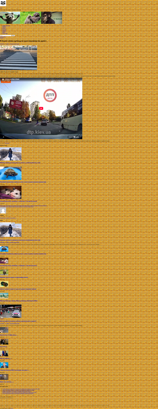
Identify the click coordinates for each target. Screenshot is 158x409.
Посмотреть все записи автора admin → (8, 217)
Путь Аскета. (3, 346)
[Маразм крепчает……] (4, 355)
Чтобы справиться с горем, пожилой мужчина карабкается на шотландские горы (19, 392)
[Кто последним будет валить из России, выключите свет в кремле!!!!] (10, 317)
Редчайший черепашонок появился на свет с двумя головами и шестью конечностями (23, 182)
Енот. (1, 7)
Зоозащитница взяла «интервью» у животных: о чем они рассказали (18, 201)
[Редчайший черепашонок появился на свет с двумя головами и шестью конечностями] (10, 179)
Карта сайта (4, 33)
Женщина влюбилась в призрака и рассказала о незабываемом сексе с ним (20, 162)
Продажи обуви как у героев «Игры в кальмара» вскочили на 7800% (18, 300)
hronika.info (7, 143)
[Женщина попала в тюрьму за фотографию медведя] (4, 274)
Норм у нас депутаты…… (7, 381)
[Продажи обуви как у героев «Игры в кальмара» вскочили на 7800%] (4, 298)
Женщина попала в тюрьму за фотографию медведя (14, 277)
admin (7, 43)
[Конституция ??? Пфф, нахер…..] (4, 332)
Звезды (3, 27)
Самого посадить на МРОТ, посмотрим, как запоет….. (14, 370)
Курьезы (4, 30)
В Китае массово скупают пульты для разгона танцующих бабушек (18, 289)
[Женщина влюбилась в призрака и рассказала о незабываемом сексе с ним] (10, 160)
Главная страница (6, 25)
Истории (4, 28)
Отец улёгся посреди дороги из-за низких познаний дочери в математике (17, 393)
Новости (4, 26)
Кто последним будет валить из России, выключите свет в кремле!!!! (18, 321)
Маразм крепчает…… (6, 358)
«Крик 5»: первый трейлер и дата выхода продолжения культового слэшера (18, 390)
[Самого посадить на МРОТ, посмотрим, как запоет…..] (4, 367)
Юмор (3, 32)
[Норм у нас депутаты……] (4, 379)
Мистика (4, 31)
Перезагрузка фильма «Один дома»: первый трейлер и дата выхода (16, 391)
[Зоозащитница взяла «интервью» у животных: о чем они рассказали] (10, 198)
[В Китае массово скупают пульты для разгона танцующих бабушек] (4, 286)
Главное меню (3, 36)
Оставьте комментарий (14, 43)
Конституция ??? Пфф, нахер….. (8, 335)
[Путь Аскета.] (4, 344)
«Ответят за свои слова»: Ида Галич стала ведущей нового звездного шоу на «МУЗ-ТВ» (21, 389)
